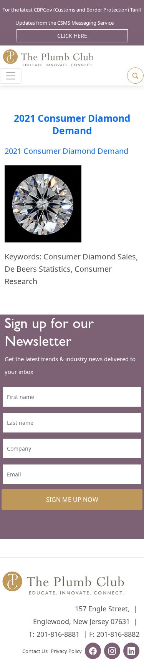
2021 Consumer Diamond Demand (72, 124)
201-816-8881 (57, 634)
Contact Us (35, 651)
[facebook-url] (93, 651)
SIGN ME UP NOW (72, 499)
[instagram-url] (112, 651)
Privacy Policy (66, 651)
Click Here (72, 35)
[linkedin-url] (131, 651)
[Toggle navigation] (11, 76)
